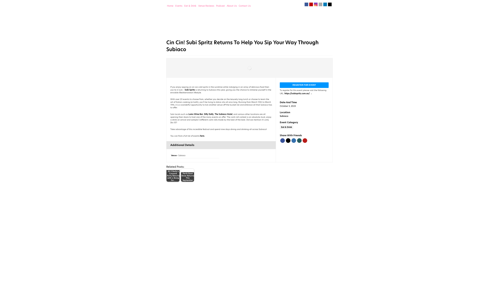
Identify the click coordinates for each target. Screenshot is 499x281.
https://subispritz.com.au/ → (298, 93)
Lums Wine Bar (195, 114)
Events (178, 5)
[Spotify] (330, 4)
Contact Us (245, 5)
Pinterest (305, 140)
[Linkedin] (325, 4)
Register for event (304, 85)
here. (202, 136)
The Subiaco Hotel (223, 114)
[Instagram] (316, 4)
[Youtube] (311, 4)
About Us (232, 5)
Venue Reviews (206, 5)
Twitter (288, 140)
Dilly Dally (209, 114)
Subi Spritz (190, 89)
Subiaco (284, 116)
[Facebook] (306, 4)
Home (170, 5)
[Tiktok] (320, 4)
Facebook (282, 140)
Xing (299, 140)
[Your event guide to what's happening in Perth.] (181, 24)
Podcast (220, 5)
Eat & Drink (190, 5)
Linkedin (293, 140)
